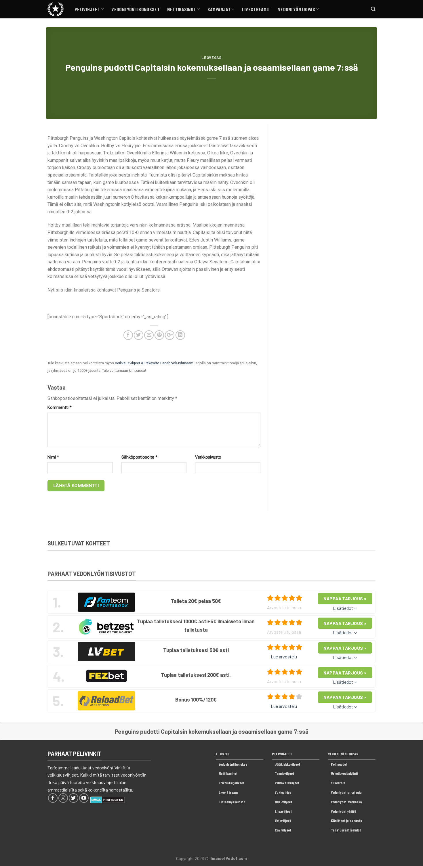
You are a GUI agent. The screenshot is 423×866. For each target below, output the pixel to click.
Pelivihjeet (87, 9)
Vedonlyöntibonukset (135, 9)
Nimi (53, 457)
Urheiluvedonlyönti (344, 773)
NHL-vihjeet (283, 802)
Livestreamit (256, 9)
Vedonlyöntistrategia (346, 792)
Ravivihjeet (283, 830)
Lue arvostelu (284, 656)
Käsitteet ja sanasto (346, 820)
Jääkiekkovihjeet (287, 764)
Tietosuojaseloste (232, 802)
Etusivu (222, 754)
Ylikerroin (338, 783)
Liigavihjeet (283, 811)
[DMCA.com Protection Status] (107, 799)
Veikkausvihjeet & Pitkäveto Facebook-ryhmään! (154, 363)
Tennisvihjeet (284, 773)
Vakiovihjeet (284, 792)
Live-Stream (228, 792)
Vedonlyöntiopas (296, 9)
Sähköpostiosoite (139, 457)
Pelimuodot (339, 764)
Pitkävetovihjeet (287, 783)
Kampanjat (218, 9)
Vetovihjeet (283, 820)
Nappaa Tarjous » (344, 598)
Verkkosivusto (208, 457)
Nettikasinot (181, 9)
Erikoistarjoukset (231, 783)
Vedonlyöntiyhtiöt (343, 811)
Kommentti (59, 407)
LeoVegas (211, 57)
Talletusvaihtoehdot (346, 830)
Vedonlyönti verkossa (346, 802)
